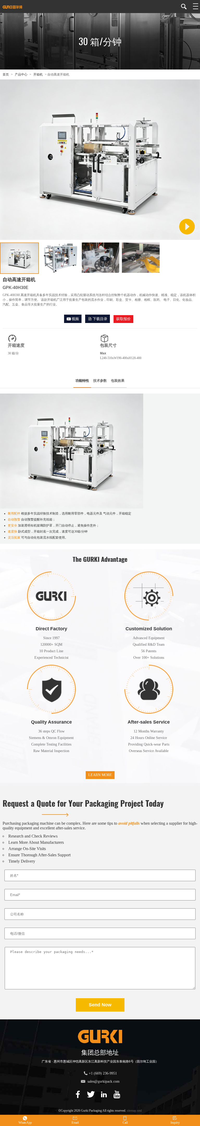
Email (75, 1122)
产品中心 (21, 74)
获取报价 (123, 319)
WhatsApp (25, 1122)
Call (125, 1122)
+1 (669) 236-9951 (103, 1073)
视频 (75, 319)
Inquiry (175, 1122)
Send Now (100, 1004)
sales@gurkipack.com (104, 1081)
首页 (6, 74)
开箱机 (38, 74)
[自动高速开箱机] (100, 238)
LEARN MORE (100, 775)
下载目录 (100, 319)
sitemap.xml (134, 1110)
